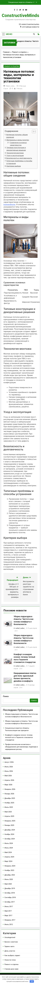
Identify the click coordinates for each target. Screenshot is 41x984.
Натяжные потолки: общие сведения (17, 136)
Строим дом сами (11, 969)
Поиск (6, 696)
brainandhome (9, 204)
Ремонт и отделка (11, 66)
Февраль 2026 (9, 789)
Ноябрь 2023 (9, 870)
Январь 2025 (9, 825)
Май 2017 (8, 911)
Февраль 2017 (9, 920)
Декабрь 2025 (9, 798)
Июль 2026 (8, 767)
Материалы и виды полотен (17, 140)
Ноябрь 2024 (9, 834)
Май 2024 (8, 852)
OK (32, 981)
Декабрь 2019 (9, 888)
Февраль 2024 (9, 866)
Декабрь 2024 (9, 830)
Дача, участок (9, 951)
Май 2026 (8, 776)
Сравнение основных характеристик (18, 144)
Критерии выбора (13, 166)
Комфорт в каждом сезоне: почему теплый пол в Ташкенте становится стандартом (19, 2)
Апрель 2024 (9, 857)
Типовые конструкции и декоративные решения (16, 149)
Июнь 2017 (8, 906)
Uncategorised (9, 937)
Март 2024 (8, 861)
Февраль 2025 (9, 821)
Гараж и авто (9, 946)
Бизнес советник (11, 942)
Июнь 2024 (8, 848)
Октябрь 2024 (9, 839)
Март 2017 (8, 916)
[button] (32, 131)
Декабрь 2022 (9, 875)
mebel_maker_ (10, 86)
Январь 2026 (9, 794)
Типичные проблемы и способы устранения (19, 162)
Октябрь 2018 (9, 893)
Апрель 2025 (9, 816)
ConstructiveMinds (20, 15)
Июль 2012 (8, 924)
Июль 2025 (8, 807)
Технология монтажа (15, 153)
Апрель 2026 (9, 780)
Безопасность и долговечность (19, 158)
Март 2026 (8, 785)
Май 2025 (8, 812)
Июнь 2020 (8, 879)
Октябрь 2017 (9, 902)
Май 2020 (8, 884)
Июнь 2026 (8, 771)
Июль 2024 (8, 843)
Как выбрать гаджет (12, 955)
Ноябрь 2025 (9, 803)
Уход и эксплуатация (15, 155)
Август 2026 (9, 762)
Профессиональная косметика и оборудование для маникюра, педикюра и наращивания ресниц (21, 746)
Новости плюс (10, 960)
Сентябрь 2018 (10, 897)
